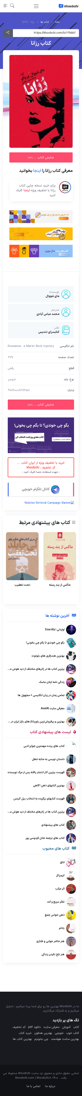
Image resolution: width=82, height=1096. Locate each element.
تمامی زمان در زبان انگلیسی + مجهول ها (41, 695)
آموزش (66, 1027)
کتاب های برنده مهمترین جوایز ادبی (43, 746)
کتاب (76, 1027)
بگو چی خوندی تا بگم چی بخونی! (45, 643)
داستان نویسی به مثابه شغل (48, 759)
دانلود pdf (34, 1027)
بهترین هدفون (43, 1033)
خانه (57, 22)
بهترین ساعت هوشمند (65, 1039)
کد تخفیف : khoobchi (41, 467)
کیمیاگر (60, 876)
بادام (61, 928)
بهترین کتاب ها (22, 1039)
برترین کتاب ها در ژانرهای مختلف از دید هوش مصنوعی (32, 669)
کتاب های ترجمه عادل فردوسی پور (44, 838)
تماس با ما (33, 1086)
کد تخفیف (19, 1027)
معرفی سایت (51, 1027)
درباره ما (50, 1086)
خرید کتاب (25, 1033)
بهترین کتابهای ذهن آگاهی (48, 786)
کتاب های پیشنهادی (52, 825)
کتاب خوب (72, 1033)
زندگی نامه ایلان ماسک (51, 682)
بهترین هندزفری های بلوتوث (47, 656)
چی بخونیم (41, 1039)
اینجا (37, 171)
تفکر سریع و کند (55, 902)
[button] (12, 6)
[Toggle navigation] (36, 6)
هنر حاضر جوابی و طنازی (50, 941)
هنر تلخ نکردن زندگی (52, 954)
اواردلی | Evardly (54, 630)
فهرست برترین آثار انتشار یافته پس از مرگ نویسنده (36, 772)
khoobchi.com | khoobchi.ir (33, 1078)
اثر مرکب (59, 889)
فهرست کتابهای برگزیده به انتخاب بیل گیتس (38, 799)
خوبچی (59, 1033)
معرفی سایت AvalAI (52, 708)
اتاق (62, 862)
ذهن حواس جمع (54, 915)
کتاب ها (45, 22)
